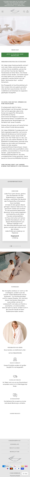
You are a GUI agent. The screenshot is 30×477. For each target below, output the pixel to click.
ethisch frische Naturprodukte (14, 127)
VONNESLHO (14, 444)
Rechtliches (15, 448)
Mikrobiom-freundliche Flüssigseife (13, 62)
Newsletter (14, 451)
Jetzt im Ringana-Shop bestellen (15, 54)
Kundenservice (14, 440)
